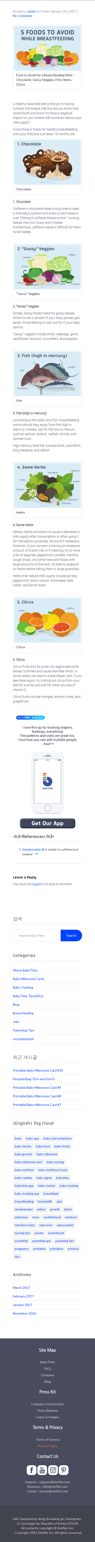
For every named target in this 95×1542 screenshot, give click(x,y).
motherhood (52, 1217)
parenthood (56, 1233)
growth (55, 1209)
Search (71, 935)
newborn (71, 1217)
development (24, 1209)
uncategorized (23, 1039)
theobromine (31, 849)
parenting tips (64, 1241)
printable (39, 1249)
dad (59, 1201)
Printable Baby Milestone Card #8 (37, 1096)
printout (73, 1249)
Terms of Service (48, 1439)
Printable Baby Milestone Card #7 (37, 1105)
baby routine (23, 1178)
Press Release (47, 1410)
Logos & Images (47, 1417)
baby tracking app (27, 1193)
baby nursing (55, 1162)
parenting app (41, 1241)
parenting (21, 1241)
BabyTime (47, 1362)
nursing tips (22, 1233)
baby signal (44, 1178)
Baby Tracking (23, 987)
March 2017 (21, 1288)
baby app (32, 1138)
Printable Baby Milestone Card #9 (37, 1087)
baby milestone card (28, 1162)
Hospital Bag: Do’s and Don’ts (34, 1079)
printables (56, 1249)
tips (17, 1256)
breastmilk (45, 1201)
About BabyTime (25, 970)
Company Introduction (47, 1404)
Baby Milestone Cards (29, 979)
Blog (16, 1004)
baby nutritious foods (52, 1170)
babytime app (24, 1186)
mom (35, 1217)
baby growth (23, 1154)
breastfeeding (24, 1201)
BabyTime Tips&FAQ (28, 996)
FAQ (47, 1368)
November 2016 (24, 1313)
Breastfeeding (23, 1013)
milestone (21, 1217)
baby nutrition (24, 1170)
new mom (46, 1225)
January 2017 (22, 1305)
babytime (62, 1178)
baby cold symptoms (57, 1138)
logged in (38, 884)
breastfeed (51, 1193)
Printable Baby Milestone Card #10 (38, 1070)
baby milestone (46, 1154)
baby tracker (46, 1186)
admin (31, 11)
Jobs (16, 1022)
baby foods (62, 1146)
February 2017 (23, 1296)
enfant (41, 1209)
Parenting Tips (23, 1030)
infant (68, 1209)
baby (18, 1138)
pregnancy (22, 1249)
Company (47, 1375)
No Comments (22, 16)
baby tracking (69, 1186)
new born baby (25, 1225)
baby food (43, 1146)
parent (39, 1233)
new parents (65, 1225)
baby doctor (23, 1146)
